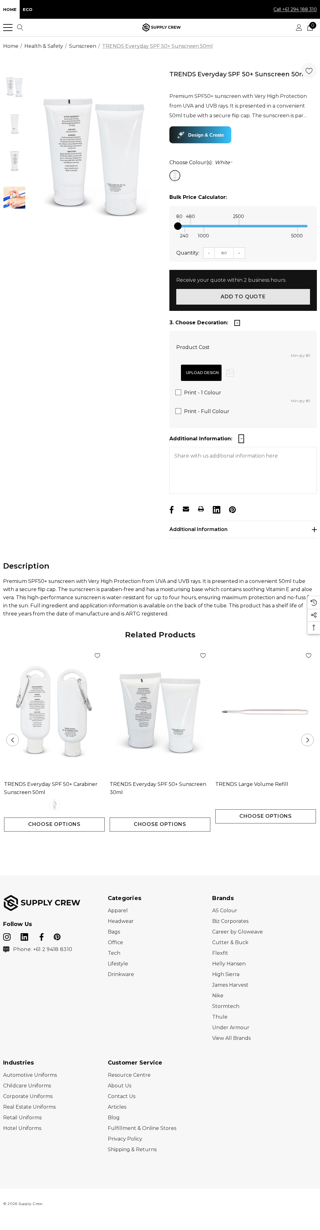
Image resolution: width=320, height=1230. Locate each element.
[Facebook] (171, 509)
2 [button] (165, 843)
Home (10, 9)
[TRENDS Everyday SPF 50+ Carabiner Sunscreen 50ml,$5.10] (54, 712)
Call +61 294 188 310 (295, 9)
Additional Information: (200, 439)
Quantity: (187, 253)
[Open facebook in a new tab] (40, 935)
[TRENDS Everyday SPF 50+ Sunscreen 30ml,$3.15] (160, 712)
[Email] (186, 509)
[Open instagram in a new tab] (7, 935)
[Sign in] (299, 27)
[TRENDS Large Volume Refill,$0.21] (265, 712)
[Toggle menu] (7, 27)
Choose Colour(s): (200, 162)
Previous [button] (12, 740)
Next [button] (307, 740)
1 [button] (155, 843)
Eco (27, 9)
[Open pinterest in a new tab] (57, 935)
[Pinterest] (232, 509)
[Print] (201, 509)
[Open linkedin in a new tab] (25, 935)
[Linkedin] (216, 509)
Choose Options (54, 824)
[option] (94, 156)
